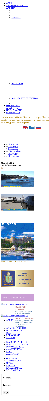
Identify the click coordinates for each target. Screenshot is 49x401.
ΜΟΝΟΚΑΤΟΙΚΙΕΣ (15, 347)
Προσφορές (12, 149)
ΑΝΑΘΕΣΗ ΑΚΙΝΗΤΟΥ (17, 328)
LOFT (9, 351)
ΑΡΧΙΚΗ (10, 320)
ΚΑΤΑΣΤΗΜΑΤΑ (14, 368)
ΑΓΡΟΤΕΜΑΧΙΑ (14, 361)
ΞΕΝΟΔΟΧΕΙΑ (13, 370)
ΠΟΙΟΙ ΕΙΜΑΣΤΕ (14, 330)
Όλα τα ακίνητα (15, 151)
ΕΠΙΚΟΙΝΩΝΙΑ (13, 335)
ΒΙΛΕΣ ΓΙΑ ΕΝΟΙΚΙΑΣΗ (17, 342)
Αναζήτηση (13, 154)
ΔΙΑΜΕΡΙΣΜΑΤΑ (14, 349)
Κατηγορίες (13, 144)
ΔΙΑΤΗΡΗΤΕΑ (12, 354)
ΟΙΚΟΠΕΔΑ (11, 358)
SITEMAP (10, 337)
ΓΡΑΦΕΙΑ (10, 365)
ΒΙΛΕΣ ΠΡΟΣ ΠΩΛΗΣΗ (17, 344)
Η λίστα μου (13, 156)
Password (7, 385)
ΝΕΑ (8, 333)
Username (7, 378)
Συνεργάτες (13, 146)
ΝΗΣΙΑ (9, 363)
